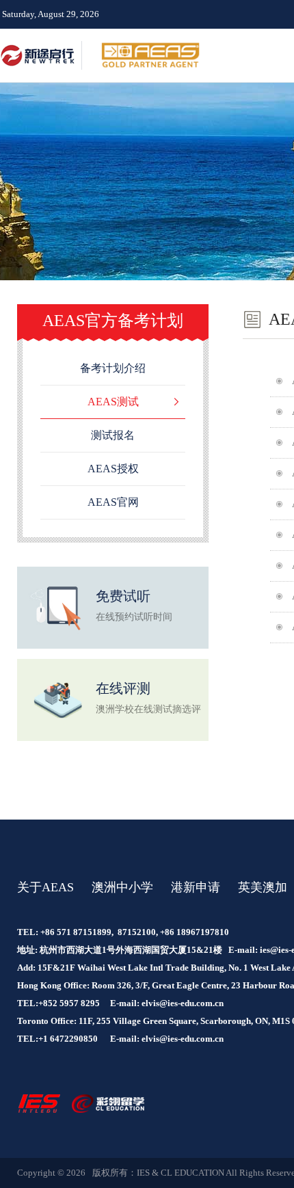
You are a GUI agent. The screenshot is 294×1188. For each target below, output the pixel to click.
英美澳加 (262, 887)
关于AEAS (45, 887)
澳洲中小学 (122, 887)
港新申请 (195, 887)
